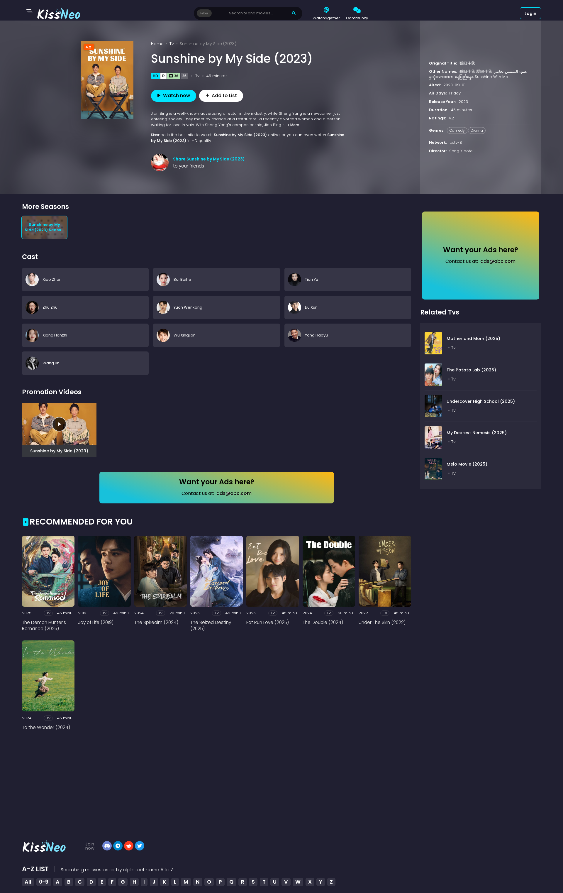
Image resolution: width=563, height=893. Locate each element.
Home (157, 44)
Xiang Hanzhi (55, 335)
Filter (204, 13)
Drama (477, 130)
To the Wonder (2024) (46, 727)
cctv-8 (456, 143)
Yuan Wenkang (188, 307)
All (28, 881)
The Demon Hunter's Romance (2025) (44, 625)
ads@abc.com (234, 493)
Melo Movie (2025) (467, 464)
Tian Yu (311, 279)
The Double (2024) (323, 622)
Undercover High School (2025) (481, 401)
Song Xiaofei (461, 151)
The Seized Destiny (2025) (210, 625)
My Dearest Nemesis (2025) (477, 433)
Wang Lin (51, 363)
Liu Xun (311, 307)
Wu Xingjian (185, 335)
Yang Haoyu (316, 335)
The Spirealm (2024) (156, 622)
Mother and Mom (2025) (473, 338)
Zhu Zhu (50, 307)
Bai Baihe (182, 279)
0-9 (43, 881)
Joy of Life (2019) (95, 622)
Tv (171, 44)
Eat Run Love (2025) (267, 622)
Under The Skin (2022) (382, 622)
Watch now (176, 95)
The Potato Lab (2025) (471, 370)
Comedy (457, 130)
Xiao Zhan (52, 279)
